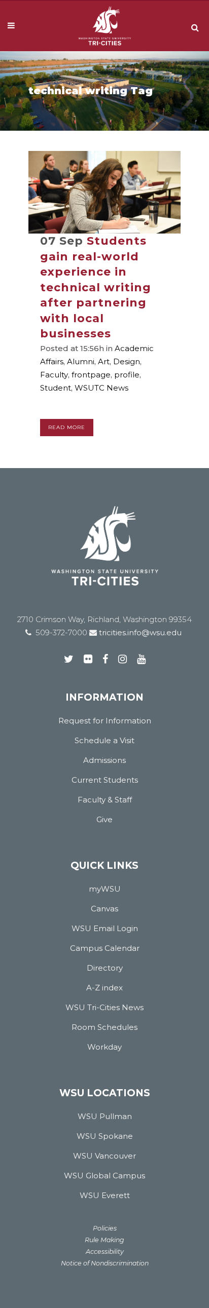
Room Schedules (104, 1027)
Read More (66, 427)
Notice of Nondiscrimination (105, 1263)
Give (104, 819)
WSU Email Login (105, 928)
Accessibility (105, 1251)
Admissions (104, 760)
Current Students (105, 780)
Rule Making (104, 1240)
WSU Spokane (105, 1136)
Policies (105, 1228)
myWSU (105, 889)
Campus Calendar (105, 948)
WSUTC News (101, 388)
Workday (104, 1047)
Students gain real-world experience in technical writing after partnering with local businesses (95, 287)
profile (127, 374)
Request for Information (104, 720)
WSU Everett (105, 1195)
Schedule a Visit (104, 740)
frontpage (91, 374)
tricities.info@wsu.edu (139, 632)
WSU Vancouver (104, 1156)
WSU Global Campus (104, 1175)
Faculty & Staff (105, 799)
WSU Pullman (105, 1116)
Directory (105, 968)
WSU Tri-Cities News (104, 1007)
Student (55, 388)
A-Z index (104, 987)
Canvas (104, 908)
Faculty (54, 374)
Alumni (80, 361)
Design (126, 361)
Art (104, 361)
